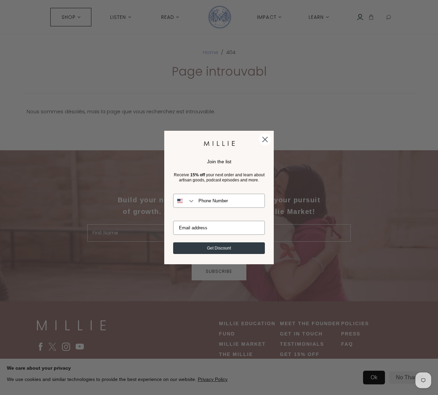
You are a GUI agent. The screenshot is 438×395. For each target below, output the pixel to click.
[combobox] (184, 200)
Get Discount (219, 248)
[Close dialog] (265, 139)
